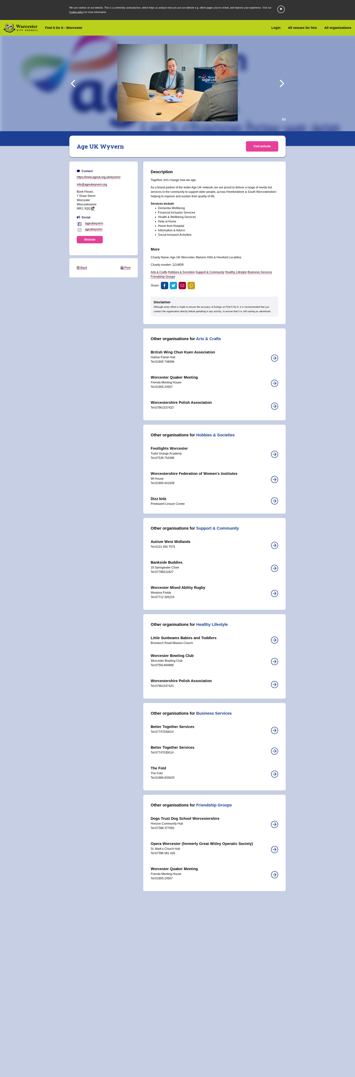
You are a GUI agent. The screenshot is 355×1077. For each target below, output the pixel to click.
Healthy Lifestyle (236, 272)
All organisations (337, 28)
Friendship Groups (163, 276)
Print (127, 267)
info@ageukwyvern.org (92, 184)
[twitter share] (173, 285)
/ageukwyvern (94, 223)
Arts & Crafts (159, 272)
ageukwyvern (93, 229)
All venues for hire (302, 28)
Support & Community (209, 272)
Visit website (262, 146)
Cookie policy (76, 12)
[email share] (182, 285)
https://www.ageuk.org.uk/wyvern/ (98, 177)
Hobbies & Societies (181, 272)
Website (89, 239)
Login (275, 28)
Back (83, 267)
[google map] (93, 208)
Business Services (260, 272)
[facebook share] (164, 285)
